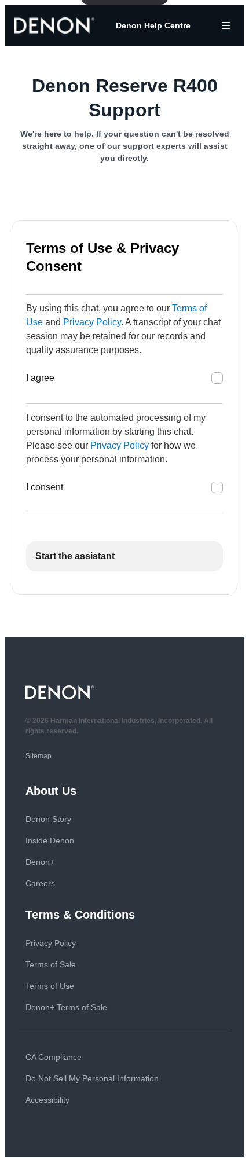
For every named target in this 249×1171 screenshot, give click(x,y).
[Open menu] (226, 25)
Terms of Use (49, 985)
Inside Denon (49, 840)
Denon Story (48, 819)
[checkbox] (217, 378)
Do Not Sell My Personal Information (92, 1078)
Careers (40, 883)
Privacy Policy (92, 322)
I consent (44, 487)
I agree (40, 378)
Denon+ (39, 862)
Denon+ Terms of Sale (66, 1007)
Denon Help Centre (153, 25)
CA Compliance (53, 1057)
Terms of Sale (50, 964)
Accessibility (47, 1099)
